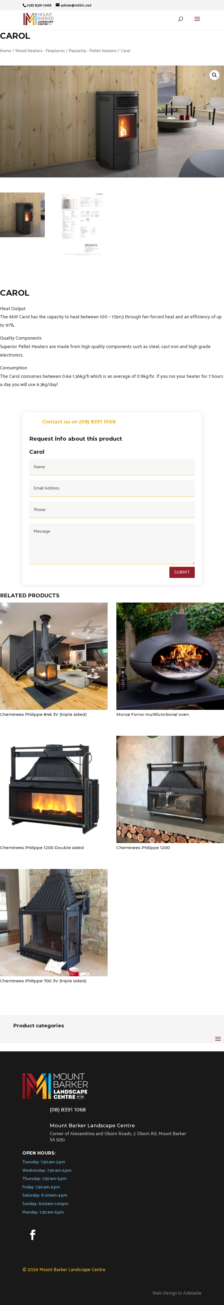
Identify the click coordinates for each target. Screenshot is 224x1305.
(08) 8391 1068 (68, 1110)
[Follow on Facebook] (32, 1235)
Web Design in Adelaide (177, 1293)
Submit (182, 572)
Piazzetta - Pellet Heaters (93, 51)
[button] (214, 75)
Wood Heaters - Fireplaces (40, 51)
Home (5, 51)
